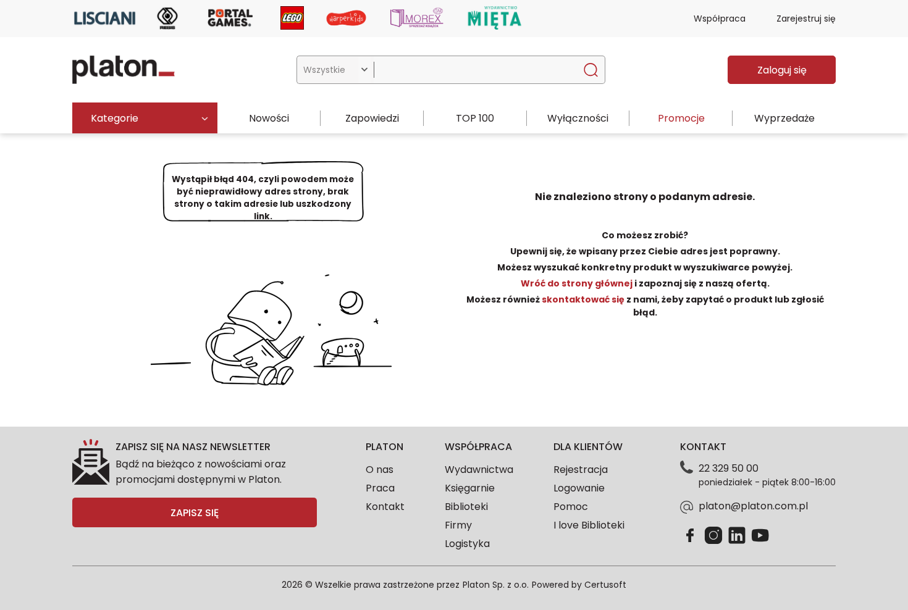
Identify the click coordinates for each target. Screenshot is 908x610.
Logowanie (579, 488)
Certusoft (605, 585)
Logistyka (467, 544)
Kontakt (385, 506)
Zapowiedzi (372, 118)
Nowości (269, 118)
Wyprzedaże (784, 118)
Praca (380, 488)
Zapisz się (194, 513)
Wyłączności (577, 118)
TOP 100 (475, 118)
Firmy (458, 525)
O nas (379, 469)
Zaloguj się (782, 70)
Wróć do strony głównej (577, 283)
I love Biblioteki (588, 525)
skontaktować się (583, 299)
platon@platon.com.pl (753, 506)
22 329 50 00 (729, 468)
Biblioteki (466, 506)
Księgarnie (470, 488)
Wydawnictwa (479, 469)
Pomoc (570, 506)
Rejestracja (580, 469)
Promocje (681, 118)
